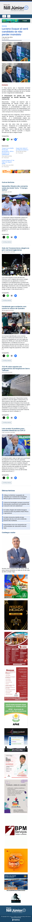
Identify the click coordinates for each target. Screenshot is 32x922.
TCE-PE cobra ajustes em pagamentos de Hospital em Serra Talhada (16, 369)
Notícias (4, 26)
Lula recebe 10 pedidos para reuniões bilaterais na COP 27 (13, 430)
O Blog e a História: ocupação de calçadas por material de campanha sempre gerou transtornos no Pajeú (15, 496)
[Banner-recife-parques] (16, 586)
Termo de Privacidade (16, 917)
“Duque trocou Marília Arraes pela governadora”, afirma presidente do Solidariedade (8, 151)
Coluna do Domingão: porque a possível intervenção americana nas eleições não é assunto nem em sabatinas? (16, 504)
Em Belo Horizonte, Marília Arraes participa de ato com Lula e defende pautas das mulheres (14, 519)
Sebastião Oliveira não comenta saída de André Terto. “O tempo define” (15, 188)
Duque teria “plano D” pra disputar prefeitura (22, 149)
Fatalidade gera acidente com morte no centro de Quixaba (14, 307)
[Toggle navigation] (4, 16)
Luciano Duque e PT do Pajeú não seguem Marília (8, 162)
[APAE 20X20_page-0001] (16, 714)
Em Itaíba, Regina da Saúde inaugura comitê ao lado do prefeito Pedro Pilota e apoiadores (15, 511)
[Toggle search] (8, 16)
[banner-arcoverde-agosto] (16, 171)
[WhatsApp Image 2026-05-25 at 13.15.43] (16, 648)
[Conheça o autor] (16, 551)
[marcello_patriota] (16, 898)
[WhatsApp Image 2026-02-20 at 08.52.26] (16, 615)
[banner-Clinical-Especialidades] (16, 684)
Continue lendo (7, 242)
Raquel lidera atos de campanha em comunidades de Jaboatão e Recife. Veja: (14, 526)
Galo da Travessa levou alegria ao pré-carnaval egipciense (15, 249)
